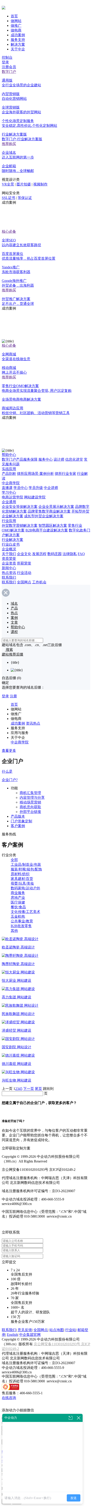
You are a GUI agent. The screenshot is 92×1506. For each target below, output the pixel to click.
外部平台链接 (30, 812)
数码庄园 (54, 554)
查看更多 (9, 750)
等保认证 (25, 198)
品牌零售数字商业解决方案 (49, 511)
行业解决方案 (12, 540)
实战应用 (9, 469)
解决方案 (18, 44)
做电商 (16, 30)
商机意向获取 (30, 807)
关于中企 (18, 49)
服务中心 (45, 459)
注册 (13, 696)
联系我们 (9, 577)
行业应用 (9, 521)
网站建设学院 (35, 497)
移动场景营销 (30, 802)
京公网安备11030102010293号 (57, 1344)
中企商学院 (11, 483)
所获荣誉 (24, 563)
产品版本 (18, 816)
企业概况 (9, 549)
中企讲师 (51, 488)
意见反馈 (25, 1330)
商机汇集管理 (30, 793)
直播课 (7, 488)
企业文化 (24, 554)
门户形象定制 (21, 821)
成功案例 (18, 35)
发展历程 (39, 554)
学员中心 (20, 488)
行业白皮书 (11, 544)
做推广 (16, 25)
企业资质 (9, 563)
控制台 (7, 57)
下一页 (28, 1089)
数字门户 (9, 72)
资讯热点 (33, 723)
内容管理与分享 (32, 797)
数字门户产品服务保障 (20, 459)
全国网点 (24, 582)
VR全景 (8, 184)
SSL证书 (8, 198)
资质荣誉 (9, 558)
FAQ (81, 554)
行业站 (70, 1330)
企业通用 (9, 502)
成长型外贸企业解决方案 (43, 516)
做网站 (16, 21)
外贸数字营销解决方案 (20, 525)
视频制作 (40, 184)
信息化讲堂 (74, 459)
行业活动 (24, 573)
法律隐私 (70, 554)
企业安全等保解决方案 (20, 507)
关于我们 (9, 554)
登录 (5, 62)
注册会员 (9, 67)
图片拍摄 (24, 184)
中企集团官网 (30, 1334)
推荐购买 (9, 144)
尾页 (38, 1089)
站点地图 (56, 1330)
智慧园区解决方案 (52, 525)
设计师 (59, 459)
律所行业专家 (65, 473)
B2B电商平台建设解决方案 (46, 530)
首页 (14, 16)
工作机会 (39, 582)
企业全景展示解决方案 (56, 507)
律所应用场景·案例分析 (35, 473)
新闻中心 (9, 568)
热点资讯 (9, 573)
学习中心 (9, 492)
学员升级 (36, 488)
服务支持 (18, 40)
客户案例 (18, 826)
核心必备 (9, 231)
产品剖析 (9, 473)
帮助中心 (9, 455)
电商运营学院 (12, 497)
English (12, 1334)
